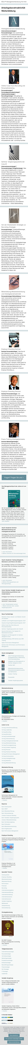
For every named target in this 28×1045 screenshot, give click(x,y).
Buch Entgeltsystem (7, 828)
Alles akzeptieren (14, 1035)
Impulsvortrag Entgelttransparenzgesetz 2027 (13, 623)
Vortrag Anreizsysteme (8, 756)
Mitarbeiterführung (6, 881)
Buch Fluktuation (6, 824)
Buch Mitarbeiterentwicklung (9, 826)
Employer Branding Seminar (11, 349)
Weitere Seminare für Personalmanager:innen (14, 553)
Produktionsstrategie (7, 960)
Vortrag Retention (6, 760)
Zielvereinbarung (6, 907)
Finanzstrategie (6, 967)
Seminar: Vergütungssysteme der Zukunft (12, 629)
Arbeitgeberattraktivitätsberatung (13, 29)
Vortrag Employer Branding (9, 751)
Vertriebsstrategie (6, 956)
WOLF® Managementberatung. (11, 2)
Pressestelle (11, 677)
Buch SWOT (5, 809)
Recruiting (4, 888)
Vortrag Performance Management (11, 754)
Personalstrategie (6, 954)
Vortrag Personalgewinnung (9, 745)
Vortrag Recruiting (6, 732)
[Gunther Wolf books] (10, 1023)
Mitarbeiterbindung (6, 879)
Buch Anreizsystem (6, 806)
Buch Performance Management (10, 830)
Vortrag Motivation (6, 734)
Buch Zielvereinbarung (7, 813)
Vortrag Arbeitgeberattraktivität (10, 740)
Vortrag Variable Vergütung (9, 747)
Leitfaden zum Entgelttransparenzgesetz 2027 (14, 620)
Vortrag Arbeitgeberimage (8, 758)
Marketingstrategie (6, 958)
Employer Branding (6, 877)
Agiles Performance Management (10, 642)
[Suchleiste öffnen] (21, 1)
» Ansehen (4, 721)
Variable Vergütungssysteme (15, 680)
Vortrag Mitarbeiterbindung (9, 743)
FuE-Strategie (5, 969)
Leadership (4, 973)
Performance (5, 883)
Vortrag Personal (6, 749)
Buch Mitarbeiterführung (8, 811)
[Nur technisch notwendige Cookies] (26, 1035)
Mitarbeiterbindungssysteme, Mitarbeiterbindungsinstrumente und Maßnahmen (16, 670)
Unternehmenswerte (7, 896)
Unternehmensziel (6, 899)
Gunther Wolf (11, 665)
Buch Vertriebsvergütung (8, 822)
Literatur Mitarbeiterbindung (9, 820)
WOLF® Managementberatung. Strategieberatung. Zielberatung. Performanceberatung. (16, 657)
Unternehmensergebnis (8, 890)
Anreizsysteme (5, 874)
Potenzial (4, 885)
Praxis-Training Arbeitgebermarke (13, 439)
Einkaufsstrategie (6, 962)
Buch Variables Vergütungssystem (10, 817)
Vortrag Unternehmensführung (9, 727)
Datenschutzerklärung (14, 1042)
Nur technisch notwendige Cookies (14, 1038)
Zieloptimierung (6, 905)
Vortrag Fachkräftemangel (8, 736)
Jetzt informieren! (7, 551)
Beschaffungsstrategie (7, 964)
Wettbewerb (5, 903)
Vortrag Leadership (7, 730)
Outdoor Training (12, 674)
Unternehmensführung (7, 892)
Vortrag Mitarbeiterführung (9, 762)
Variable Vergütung (6, 901)
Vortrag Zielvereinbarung (8, 738)
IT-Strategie (5, 971)
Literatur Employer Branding (9, 815)
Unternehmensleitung (7, 894)
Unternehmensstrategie (8, 951)
